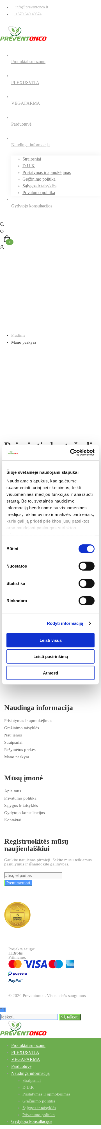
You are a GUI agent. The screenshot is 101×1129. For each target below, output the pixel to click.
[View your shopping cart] (50, 239)
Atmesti (50, 672)
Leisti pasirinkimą (50, 656)
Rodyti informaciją (65, 623)
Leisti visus (51, 640)
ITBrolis (15, 953)
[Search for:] (29, 1017)
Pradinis (18, 335)
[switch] (87, 565)
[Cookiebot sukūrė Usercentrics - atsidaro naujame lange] (71, 452)
